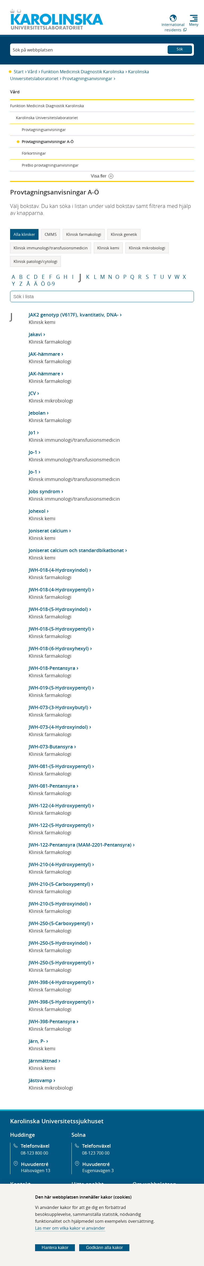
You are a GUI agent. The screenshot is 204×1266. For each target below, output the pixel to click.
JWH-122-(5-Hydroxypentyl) (60, 825)
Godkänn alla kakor (104, 1247)
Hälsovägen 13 (35, 1170)
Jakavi (35, 334)
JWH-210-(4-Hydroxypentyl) (60, 864)
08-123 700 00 (95, 1153)
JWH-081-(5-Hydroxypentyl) (60, 766)
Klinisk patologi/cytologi (35, 261)
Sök (180, 48)
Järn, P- (37, 1041)
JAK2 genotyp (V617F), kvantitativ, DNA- (73, 314)
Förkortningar (34, 153)
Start (19, 72)
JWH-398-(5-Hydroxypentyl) (60, 1002)
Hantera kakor (55, 1247)
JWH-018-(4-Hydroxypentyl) (60, 589)
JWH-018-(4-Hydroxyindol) (58, 570)
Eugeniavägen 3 (98, 1170)
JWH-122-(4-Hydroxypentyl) (60, 805)
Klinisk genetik (124, 234)
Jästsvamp (40, 1080)
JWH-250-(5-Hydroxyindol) (58, 943)
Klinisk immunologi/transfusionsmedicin (51, 247)
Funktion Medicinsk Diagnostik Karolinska (82, 72)
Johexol (37, 511)
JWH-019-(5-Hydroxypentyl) (60, 687)
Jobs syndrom (44, 491)
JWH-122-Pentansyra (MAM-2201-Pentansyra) (80, 845)
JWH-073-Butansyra (51, 746)
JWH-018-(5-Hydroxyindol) (58, 609)
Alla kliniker (24, 234)
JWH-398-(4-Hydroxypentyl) (60, 982)
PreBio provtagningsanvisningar (50, 165)
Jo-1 (33, 452)
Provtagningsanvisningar (87, 78)
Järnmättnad (43, 1060)
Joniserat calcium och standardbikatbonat (76, 550)
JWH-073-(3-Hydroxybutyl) (58, 707)
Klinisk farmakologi (83, 234)
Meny (193, 24)
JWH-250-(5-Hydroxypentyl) (60, 962)
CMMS (51, 234)
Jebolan (37, 413)
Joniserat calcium (48, 530)
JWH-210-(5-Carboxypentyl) (59, 884)
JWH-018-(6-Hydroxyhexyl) (59, 648)
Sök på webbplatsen (33, 50)
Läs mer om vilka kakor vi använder (70, 1228)
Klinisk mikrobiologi (147, 247)
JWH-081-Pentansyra (52, 786)
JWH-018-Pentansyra (52, 668)
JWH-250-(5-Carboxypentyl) (59, 923)
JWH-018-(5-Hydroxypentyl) (60, 629)
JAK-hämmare (44, 354)
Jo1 (32, 432)
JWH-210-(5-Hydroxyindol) (58, 903)
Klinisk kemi (108, 247)
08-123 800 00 (34, 1153)
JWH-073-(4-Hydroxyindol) (58, 727)
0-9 (51, 284)
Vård (32, 72)
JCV (32, 393)
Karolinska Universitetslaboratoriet (47, 117)
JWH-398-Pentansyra (52, 1021)
